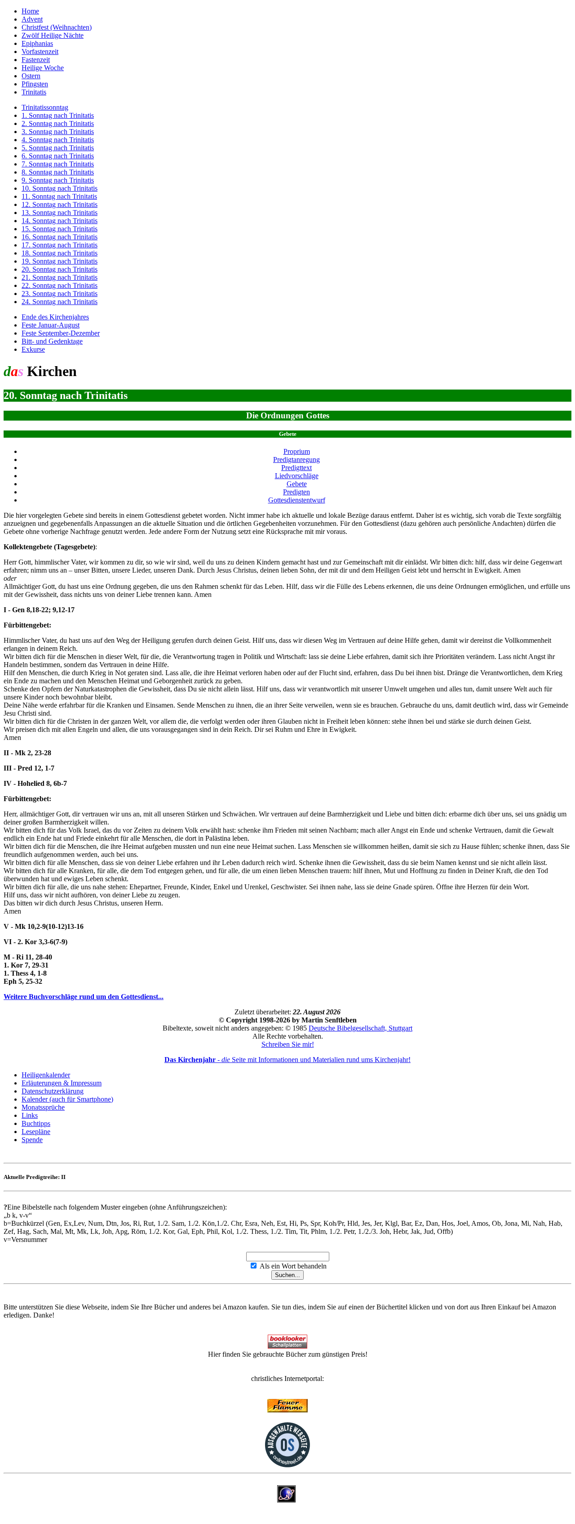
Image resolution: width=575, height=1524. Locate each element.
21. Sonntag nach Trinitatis (59, 277)
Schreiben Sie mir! (287, 1044)
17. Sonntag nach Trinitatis (59, 245)
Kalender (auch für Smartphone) (67, 1099)
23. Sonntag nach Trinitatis (59, 293)
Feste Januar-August (51, 325)
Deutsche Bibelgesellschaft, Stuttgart (360, 1028)
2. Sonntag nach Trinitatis (58, 123)
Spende (32, 1139)
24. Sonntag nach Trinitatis (59, 301)
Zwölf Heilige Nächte (53, 35)
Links (30, 1115)
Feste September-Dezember (61, 333)
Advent (32, 19)
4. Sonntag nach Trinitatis (58, 139)
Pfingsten (35, 84)
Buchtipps (36, 1123)
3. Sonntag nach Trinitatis (58, 131)
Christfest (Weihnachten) (57, 27)
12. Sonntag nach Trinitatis (59, 204)
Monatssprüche (43, 1107)
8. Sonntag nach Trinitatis (58, 172)
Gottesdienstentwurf (296, 500)
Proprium (296, 451)
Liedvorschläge (296, 476)
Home (30, 11)
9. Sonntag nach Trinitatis (58, 180)
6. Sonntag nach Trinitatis (58, 156)
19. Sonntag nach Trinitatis (59, 261)
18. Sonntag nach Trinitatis (59, 253)
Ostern (31, 76)
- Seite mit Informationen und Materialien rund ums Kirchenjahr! (287, 1059)
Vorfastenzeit (40, 51)
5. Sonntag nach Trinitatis (58, 148)
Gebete (297, 484)
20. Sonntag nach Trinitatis (59, 269)
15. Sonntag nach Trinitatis (59, 229)
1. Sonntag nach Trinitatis (58, 115)
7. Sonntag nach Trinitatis (58, 164)
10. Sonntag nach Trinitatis (59, 188)
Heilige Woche (43, 68)
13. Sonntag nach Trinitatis (59, 212)
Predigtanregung (296, 459)
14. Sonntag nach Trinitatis (59, 220)
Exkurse (33, 349)
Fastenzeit (36, 59)
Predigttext (296, 467)
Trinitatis (34, 92)
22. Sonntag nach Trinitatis (59, 285)
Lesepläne (36, 1131)
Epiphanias (37, 43)
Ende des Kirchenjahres (55, 317)
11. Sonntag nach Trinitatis (59, 196)
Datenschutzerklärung (53, 1091)
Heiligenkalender (46, 1075)
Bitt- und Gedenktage (52, 341)
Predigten (296, 492)
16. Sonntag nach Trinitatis (59, 237)
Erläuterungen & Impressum (62, 1083)
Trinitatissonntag (45, 107)
